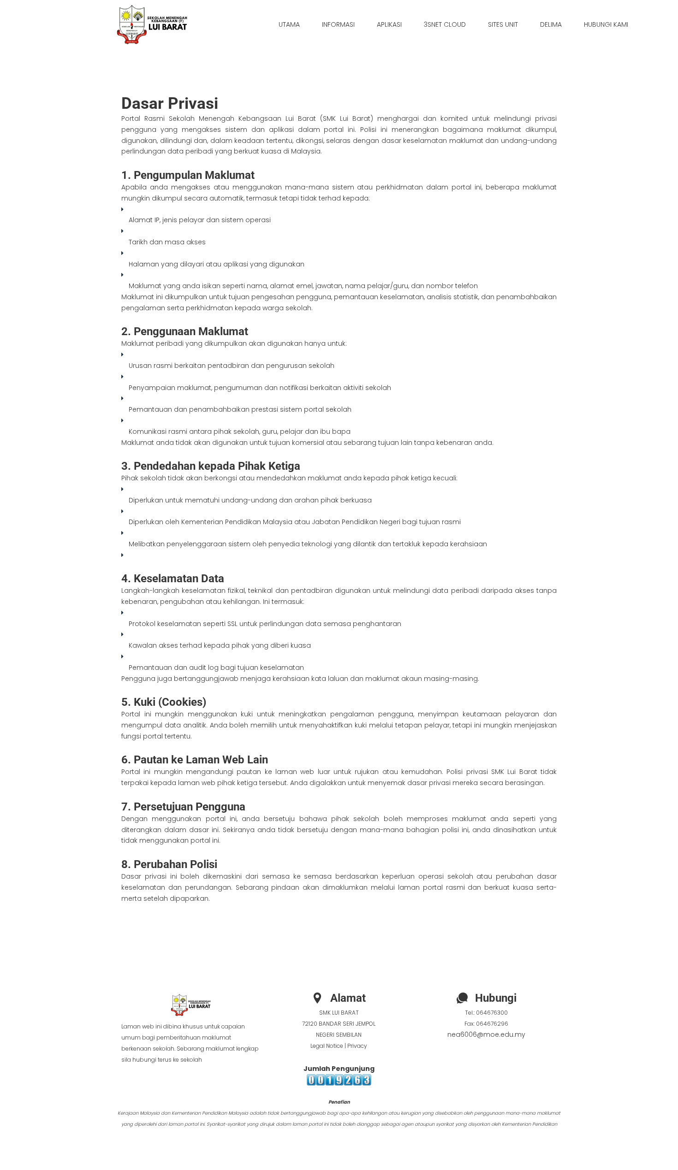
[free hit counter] (339, 1079)
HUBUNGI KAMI (606, 24)
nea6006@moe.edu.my (486, 1034)
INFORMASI (338, 24)
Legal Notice (326, 1046)
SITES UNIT (503, 24)
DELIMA (551, 24)
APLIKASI (389, 24)
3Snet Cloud (445, 24)
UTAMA (289, 24)
